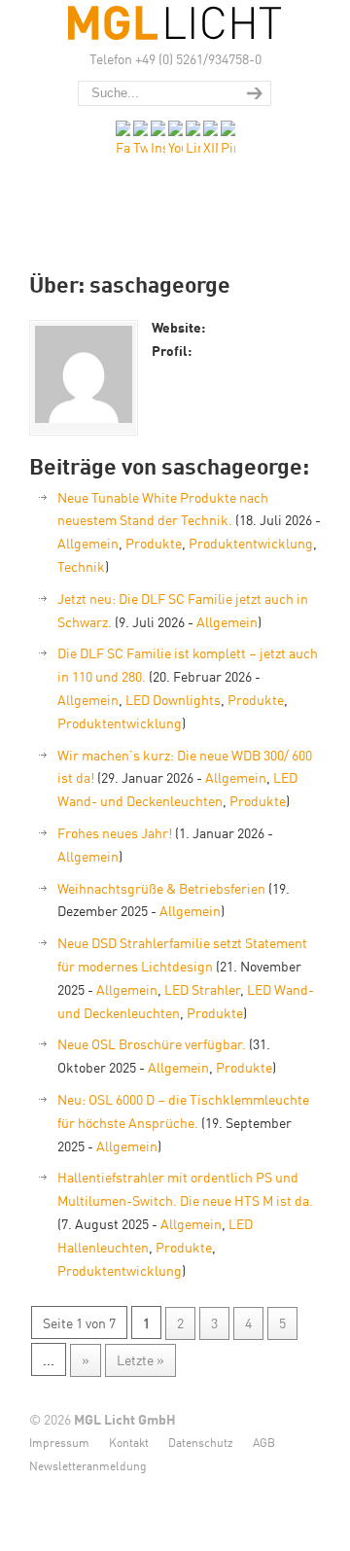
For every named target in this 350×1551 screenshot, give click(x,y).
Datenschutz (200, 1441)
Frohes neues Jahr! (114, 832)
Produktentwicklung (251, 542)
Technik (81, 566)
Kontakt (129, 1441)
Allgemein (88, 542)
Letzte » (140, 1359)
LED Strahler (202, 989)
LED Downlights (173, 699)
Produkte (153, 542)
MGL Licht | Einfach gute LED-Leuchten (175, 23)
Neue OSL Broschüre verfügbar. (151, 1043)
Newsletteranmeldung (88, 1465)
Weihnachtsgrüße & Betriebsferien (161, 888)
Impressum (59, 1441)
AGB (264, 1441)
